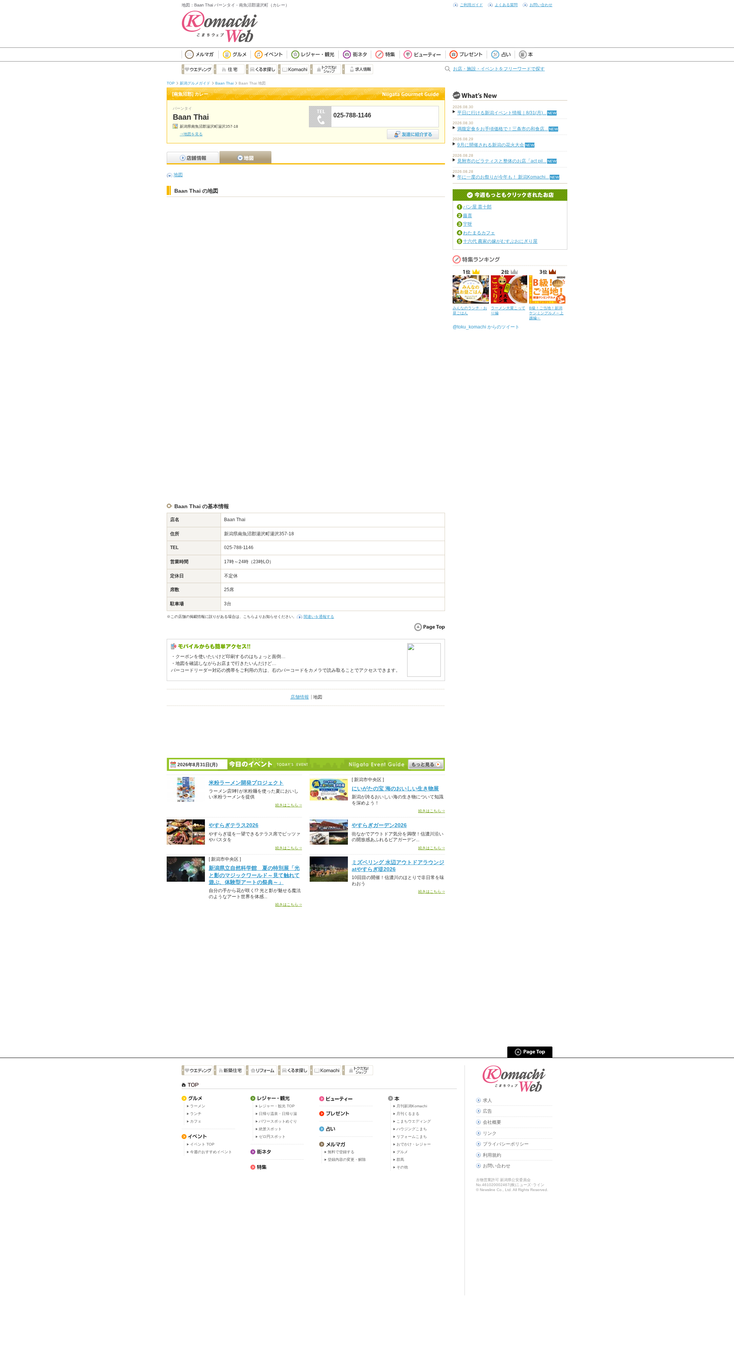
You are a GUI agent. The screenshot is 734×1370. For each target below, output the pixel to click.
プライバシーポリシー (506, 1144)
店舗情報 (300, 697)
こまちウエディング (413, 1121)
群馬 (400, 1159)
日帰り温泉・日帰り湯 (278, 1114)
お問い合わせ (540, 5)
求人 (487, 1100)
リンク (490, 1133)
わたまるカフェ (479, 233)
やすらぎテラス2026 (233, 825)
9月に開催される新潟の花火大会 (490, 145)
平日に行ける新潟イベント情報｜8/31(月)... (501, 112)
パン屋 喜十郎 (477, 207)
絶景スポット (270, 1129)
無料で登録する (341, 1152)
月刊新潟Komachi (411, 1106)
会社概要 (492, 1122)
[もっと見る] (426, 764)
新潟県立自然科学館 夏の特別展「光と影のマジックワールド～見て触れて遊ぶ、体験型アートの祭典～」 (254, 875)
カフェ (195, 1121)
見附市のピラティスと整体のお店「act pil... (501, 161)
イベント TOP (202, 1144)
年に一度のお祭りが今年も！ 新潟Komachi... (503, 177)
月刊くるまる (407, 1114)
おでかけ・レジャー (413, 1144)
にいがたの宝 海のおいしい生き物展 (395, 788)
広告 (487, 1111)
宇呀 (467, 224)
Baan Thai (224, 83)
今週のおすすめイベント (211, 1152)
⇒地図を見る (191, 134)
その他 (402, 1167)
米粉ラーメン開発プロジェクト (246, 783)
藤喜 (467, 215)
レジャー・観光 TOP (277, 1106)
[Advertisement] (306, 220)
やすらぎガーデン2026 (379, 825)
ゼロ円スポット (272, 1136)
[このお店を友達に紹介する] (413, 132)
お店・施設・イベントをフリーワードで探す (499, 69)
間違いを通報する (319, 616)
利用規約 (492, 1155)
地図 (178, 174)
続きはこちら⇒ (288, 805)
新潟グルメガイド (195, 83)
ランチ (195, 1114)
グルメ (402, 1152)
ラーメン (197, 1106)
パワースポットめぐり (278, 1121)
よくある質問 (506, 5)
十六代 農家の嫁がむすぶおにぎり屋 (500, 241)
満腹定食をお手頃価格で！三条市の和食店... (502, 129)
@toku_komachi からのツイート (486, 327)
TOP (171, 83)
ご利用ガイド (471, 5)
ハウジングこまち (411, 1129)
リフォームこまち (411, 1136)
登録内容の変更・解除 (347, 1159)
